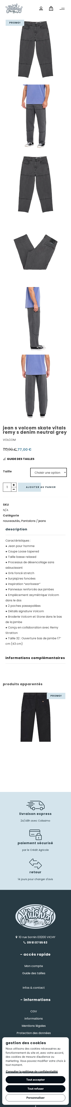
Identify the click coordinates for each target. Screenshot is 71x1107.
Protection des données (34, 1033)
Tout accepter (35, 1079)
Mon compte (33, 966)
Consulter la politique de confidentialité (32, 1071)
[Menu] (62, 9)
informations (34, 1018)
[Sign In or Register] (41, 8)
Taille (7, 471)
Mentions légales (34, 1026)
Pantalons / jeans (33, 521)
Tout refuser (35, 1088)
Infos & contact (34, 988)
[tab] (35, 529)
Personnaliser (35, 1097)
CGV (33, 1011)
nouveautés (11, 521)
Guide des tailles (20, 459)
